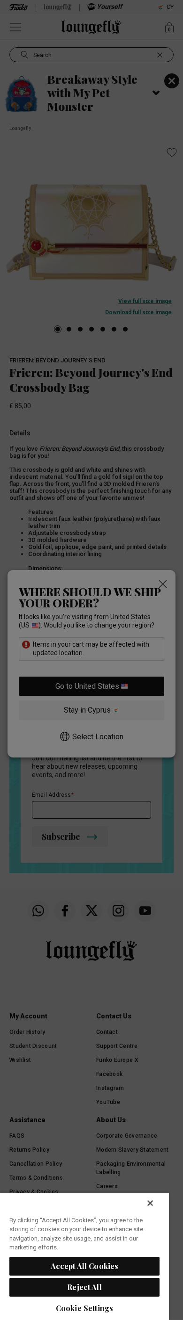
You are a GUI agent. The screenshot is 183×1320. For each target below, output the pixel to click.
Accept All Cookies (85, 1266)
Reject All (84, 1287)
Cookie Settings (84, 1308)
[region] (84, 1256)
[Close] (150, 1203)
